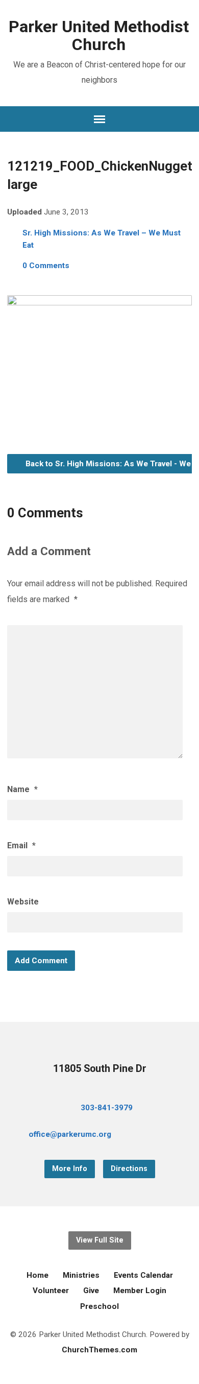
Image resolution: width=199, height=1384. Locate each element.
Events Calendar (143, 1275)
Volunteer (51, 1290)
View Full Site (99, 1240)
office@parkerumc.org (70, 1134)
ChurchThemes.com (99, 1349)
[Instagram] (181, 1136)
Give (91, 1290)
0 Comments (45, 265)
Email (21, 845)
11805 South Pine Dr (99, 1069)
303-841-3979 (107, 1107)
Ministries (81, 1275)
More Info (69, 1168)
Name (22, 789)
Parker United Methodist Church (99, 35)
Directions (129, 1168)
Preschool (99, 1306)
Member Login (139, 1290)
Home (37, 1275)
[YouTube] (164, 1136)
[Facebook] (148, 1136)
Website (23, 901)
